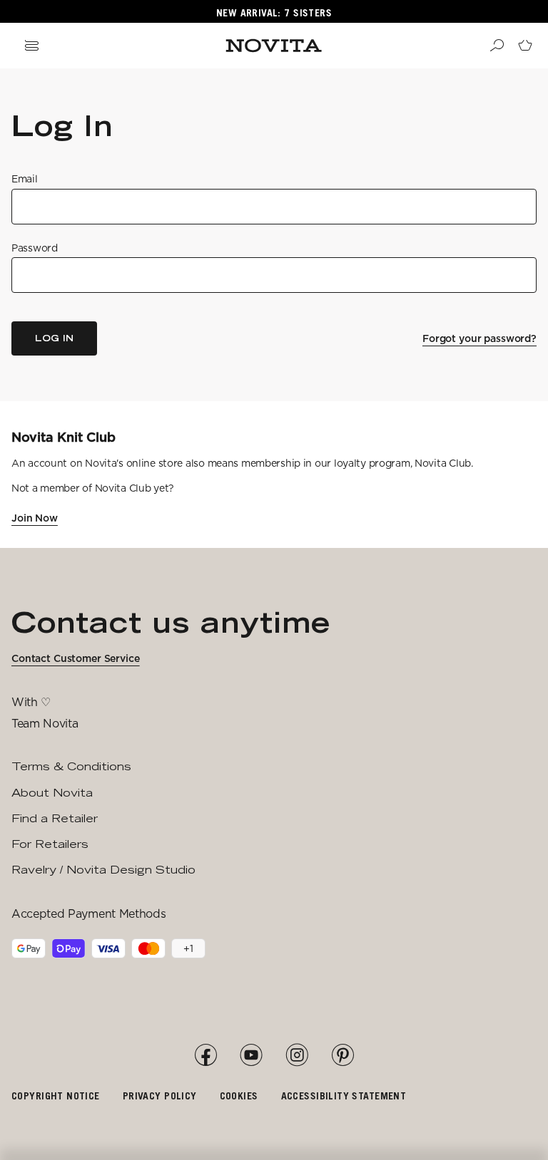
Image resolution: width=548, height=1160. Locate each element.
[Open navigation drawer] (31, 45)
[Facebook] (205, 1055)
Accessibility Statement (344, 1095)
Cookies (239, 1095)
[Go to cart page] (525, 45)
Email (24, 179)
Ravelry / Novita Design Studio (103, 869)
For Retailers (49, 844)
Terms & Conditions (71, 766)
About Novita (52, 792)
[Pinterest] (342, 1055)
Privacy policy (160, 1095)
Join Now (34, 518)
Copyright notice (55, 1095)
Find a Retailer (54, 818)
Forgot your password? (479, 338)
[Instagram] (296, 1055)
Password (34, 248)
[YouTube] (251, 1055)
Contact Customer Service (75, 658)
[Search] (496, 45)
